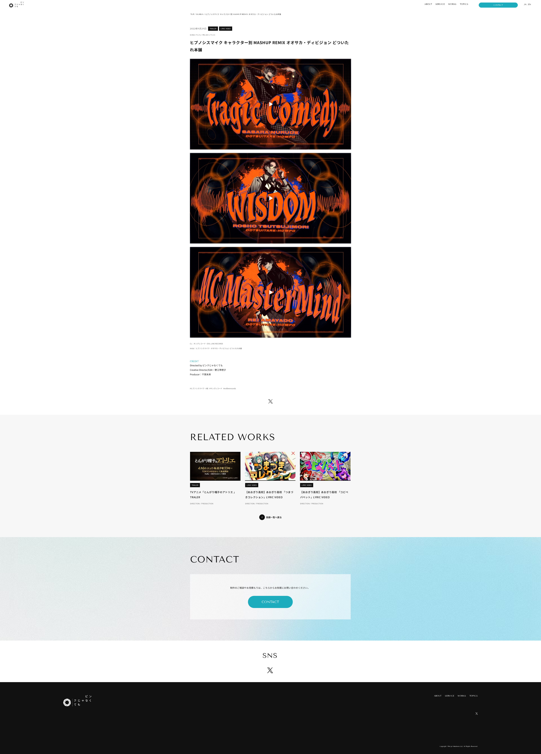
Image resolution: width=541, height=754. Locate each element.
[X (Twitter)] (270, 401)
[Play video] (270, 104)
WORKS (199, 14)
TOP (192, 14)
